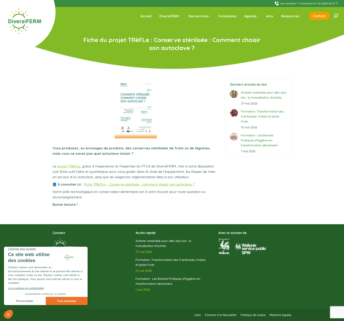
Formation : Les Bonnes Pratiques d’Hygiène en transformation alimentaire (259, 140)
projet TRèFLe (68, 166)
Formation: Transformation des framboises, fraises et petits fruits (262, 116)
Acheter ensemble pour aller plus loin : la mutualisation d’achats (263, 95)
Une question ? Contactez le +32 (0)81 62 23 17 (309, 3)
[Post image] (234, 94)
